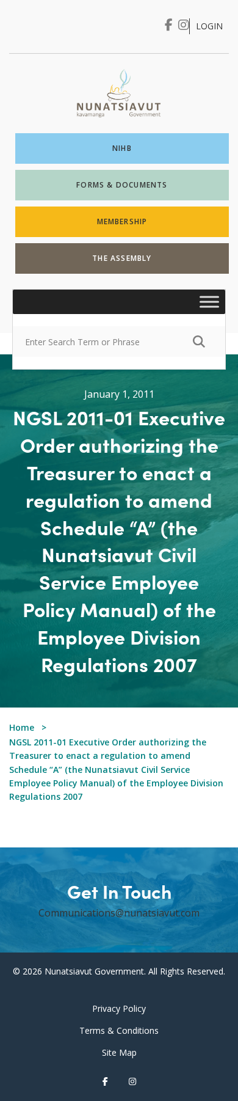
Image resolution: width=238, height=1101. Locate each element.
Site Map (119, 1052)
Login (209, 26)
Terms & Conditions (119, 1030)
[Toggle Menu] (209, 302)
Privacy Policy (119, 1008)
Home (21, 727)
